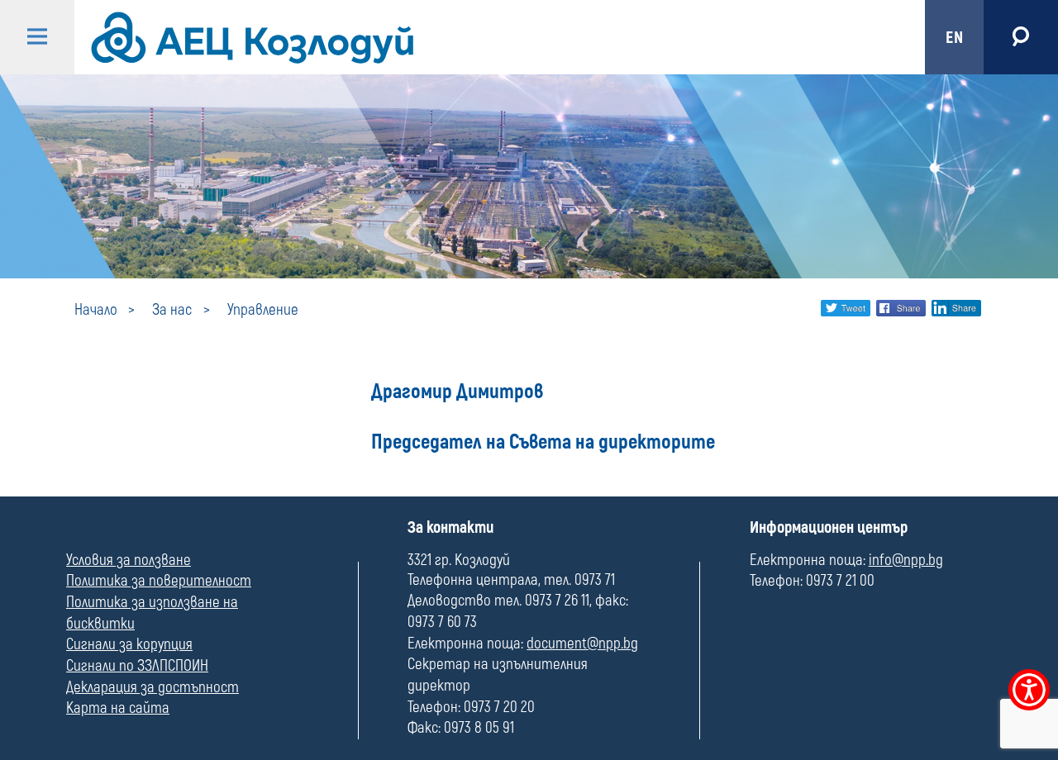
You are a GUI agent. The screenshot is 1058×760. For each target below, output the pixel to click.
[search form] (1021, 37)
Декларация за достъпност (152, 687)
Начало (95, 310)
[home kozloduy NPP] (485, 37)
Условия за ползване (128, 560)
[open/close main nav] (37, 37)
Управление (262, 310)
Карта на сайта (117, 708)
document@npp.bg (582, 643)
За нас (172, 310)
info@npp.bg (906, 560)
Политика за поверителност (158, 581)
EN (954, 37)
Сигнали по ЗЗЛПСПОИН (137, 666)
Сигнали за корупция (129, 644)
